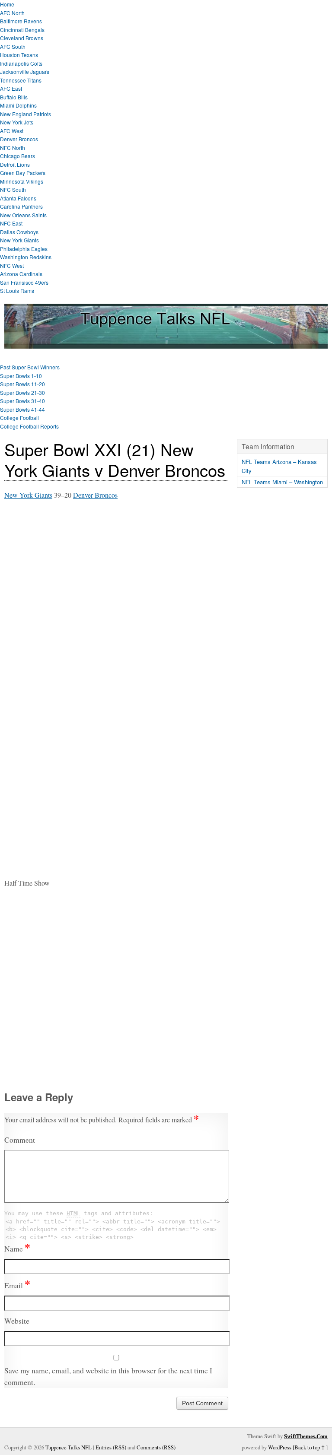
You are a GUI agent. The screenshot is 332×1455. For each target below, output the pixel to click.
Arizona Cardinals (21, 273)
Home (7, 4)
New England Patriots (25, 114)
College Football (19, 417)
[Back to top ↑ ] (310, 1447)
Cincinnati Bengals (22, 29)
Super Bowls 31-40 (22, 400)
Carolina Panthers (21, 206)
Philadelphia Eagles (24, 248)
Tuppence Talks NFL (69, 1447)
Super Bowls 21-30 (22, 392)
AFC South (13, 46)
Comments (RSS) (156, 1447)
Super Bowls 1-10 (21, 375)
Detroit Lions (15, 164)
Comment (19, 1139)
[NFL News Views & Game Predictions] (166, 343)
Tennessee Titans (21, 80)
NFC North (12, 147)
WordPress (279, 1447)
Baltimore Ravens (21, 21)
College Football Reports (29, 426)
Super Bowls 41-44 (22, 409)
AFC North (12, 12)
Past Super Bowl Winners (30, 367)
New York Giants (19, 240)
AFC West (11, 130)
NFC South (13, 189)
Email (17, 1285)
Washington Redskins (25, 257)
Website (16, 1320)
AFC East (11, 88)
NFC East (11, 223)
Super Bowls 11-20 (22, 384)
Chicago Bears (17, 155)
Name (17, 1248)
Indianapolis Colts (21, 63)
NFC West (12, 265)
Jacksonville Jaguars (24, 71)
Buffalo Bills (14, 97)
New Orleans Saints (23, 215)
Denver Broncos (19, 139)
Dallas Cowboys (19, 231)
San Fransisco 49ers (24, 282)
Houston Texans (19, 54)
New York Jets (16, 122)
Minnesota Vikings (21, 181)
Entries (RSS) (111, 1447)
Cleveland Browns (21, 37)
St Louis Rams (17, 290)
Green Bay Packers (22, 172)
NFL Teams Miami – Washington (282, 482)
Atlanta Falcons (18, 198)
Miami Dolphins (18, 105)
